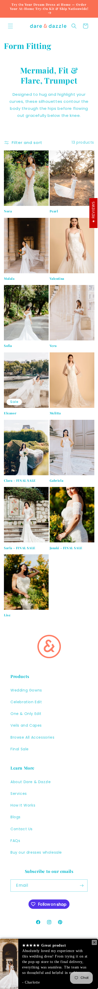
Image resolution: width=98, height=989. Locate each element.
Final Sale (19, 749)
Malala (9, 279)
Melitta (55, 413)
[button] (10, 26)
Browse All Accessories (32, 737)
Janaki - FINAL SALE (66, 548)
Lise (7, 615)
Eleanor (10, 413)
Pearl (54, 211)
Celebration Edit (26, 702)
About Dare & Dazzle (30, 781)
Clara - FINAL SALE (20, 481)
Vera (53, 346)
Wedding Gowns (26, 690)
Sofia (8, 346)
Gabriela (57, 481)
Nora (8, 211)
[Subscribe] (81, 885)
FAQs (15, 840)
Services (18, 793)
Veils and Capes (26, 725)
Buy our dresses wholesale (36, 852)
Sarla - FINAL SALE (20, 548)
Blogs (15, 817)
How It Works (22, 805)
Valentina (57, 279)
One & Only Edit (26, 713)
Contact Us (21, 829)
